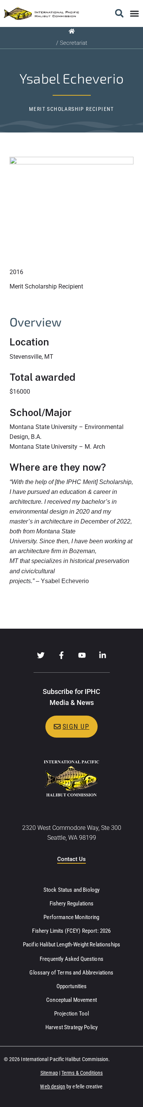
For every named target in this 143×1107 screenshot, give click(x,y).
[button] (119, 13)
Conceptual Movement (71, 1000)
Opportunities (71, 986)
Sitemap (49, 1073)
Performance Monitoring (71, 917)
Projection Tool (71, 1013)
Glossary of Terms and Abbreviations (71, 972)
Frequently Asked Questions (71, 959)
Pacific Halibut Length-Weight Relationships (71, 944)
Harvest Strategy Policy (71, 1027)
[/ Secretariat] (72, 31)
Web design (52, 1086)
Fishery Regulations (72, 903)
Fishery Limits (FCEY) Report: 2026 (71, 930)
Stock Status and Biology (71, 889)
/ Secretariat (71, 42)
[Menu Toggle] (134, 13)
